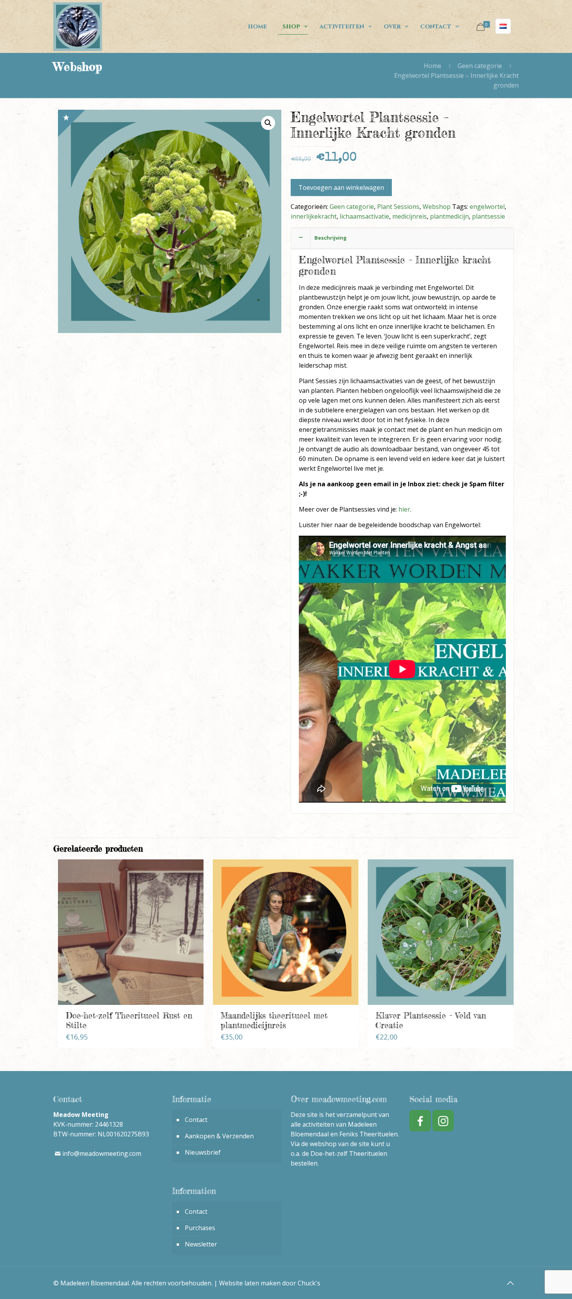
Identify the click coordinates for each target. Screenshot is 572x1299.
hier (404, 509)
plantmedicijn (449, 216)
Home (432, 65)
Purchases (200, 1228)
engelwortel (487, 206)
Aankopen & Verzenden (219, 1136)
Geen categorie (480, 65)
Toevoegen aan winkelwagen (341, 187)
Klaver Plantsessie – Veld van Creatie (430, 1020)
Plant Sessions (398, 206)
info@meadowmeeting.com (101, 1153)
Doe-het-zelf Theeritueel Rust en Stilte (129, 1020)
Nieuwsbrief (203, 1152)
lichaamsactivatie (364, 216)
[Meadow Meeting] (77, 26)
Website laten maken (250, 1283)
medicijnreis (409, 216)
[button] (268, 123)
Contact (196, 1119)
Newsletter (201, 1244)
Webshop (437, 206)
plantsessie (488, 216)
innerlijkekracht (314, 216)
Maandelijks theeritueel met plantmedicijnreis (274, 1020)
